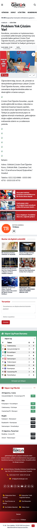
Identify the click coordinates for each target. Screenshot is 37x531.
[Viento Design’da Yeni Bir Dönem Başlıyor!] (27, 247)
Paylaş (6, 75)
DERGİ (13, 12)
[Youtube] (22, 486)
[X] (8, 486)
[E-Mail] (13, 231)
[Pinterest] (11, 486)
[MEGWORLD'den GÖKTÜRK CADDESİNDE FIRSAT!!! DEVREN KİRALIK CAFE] (27, 281)
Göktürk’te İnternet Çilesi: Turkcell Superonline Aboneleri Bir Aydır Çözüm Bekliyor (9, 291)
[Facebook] (4, 486)
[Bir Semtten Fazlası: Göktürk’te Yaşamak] (10, 247)
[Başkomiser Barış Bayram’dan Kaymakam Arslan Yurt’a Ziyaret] (27, 262)
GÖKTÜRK (21, 12)
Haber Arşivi (25, 507)
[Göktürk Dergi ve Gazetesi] (18, 4)
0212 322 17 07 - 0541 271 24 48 (19, 475)
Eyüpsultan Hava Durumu (9, 496)
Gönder (6, 322)
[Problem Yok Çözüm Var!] (18, 62)
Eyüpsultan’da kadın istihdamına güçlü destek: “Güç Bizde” (18, 18)
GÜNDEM (4, 12)
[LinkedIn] (18, 486)
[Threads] (28, 486)
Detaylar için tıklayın (18, 381)
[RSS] (32, 486)
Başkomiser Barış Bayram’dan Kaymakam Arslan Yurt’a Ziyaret (27, 270)
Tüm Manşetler (26, 501)
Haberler (4, 22)
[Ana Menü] (2, 5)
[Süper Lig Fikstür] (34, 388)
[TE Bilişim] (6, 228)
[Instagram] (15, 486)
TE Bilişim (15, 227)
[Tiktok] (25, 486)
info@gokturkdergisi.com (20, 479)
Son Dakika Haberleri (11, 507)
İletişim (18, 514)
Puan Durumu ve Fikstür (9, 502)
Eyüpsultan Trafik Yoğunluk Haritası (25, 496)
